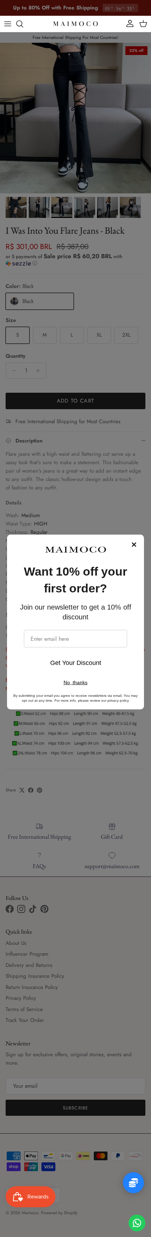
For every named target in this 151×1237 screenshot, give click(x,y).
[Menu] (7, 24)
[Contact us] (137, 1223)
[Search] (23, 24)
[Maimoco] (75, 23)
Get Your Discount (75, 662)
